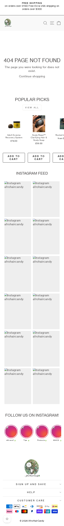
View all (32, 107)
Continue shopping (32, 76)
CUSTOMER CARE (31, 500)
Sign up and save (31, 484)
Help (31, 492)
